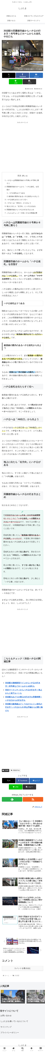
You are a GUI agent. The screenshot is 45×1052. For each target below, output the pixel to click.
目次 (19, 176)
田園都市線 (16, 770)
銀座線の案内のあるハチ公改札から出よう (24, 196)
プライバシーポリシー (9, 1033)
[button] (29, 81)
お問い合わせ (6, 1016)
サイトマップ (6, 1027)
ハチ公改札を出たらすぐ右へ (17, 199)
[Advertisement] (22, 146)
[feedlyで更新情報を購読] (12, 799)
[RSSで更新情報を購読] (33, 799)
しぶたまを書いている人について (14, 1021)
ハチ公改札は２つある (17, 193)
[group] (13, 997)
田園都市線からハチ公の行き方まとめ (20, 210)
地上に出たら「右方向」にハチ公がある (21, 206)
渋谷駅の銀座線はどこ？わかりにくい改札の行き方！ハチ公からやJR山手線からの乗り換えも (24, 707)
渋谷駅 (6, 770)
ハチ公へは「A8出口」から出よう (19, 203)
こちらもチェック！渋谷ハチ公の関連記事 (22, 213)
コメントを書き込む (22, 968)
